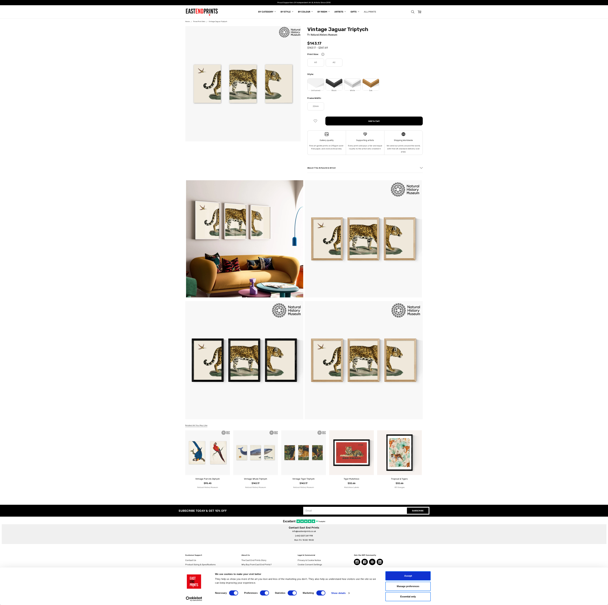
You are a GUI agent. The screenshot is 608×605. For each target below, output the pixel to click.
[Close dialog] (361, 271)
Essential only (408, 596)
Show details (338, 593)
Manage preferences (408, 586)
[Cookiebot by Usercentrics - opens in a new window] (194, 598)
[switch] (264, 592)
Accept (408, 575)
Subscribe (273, 323)
